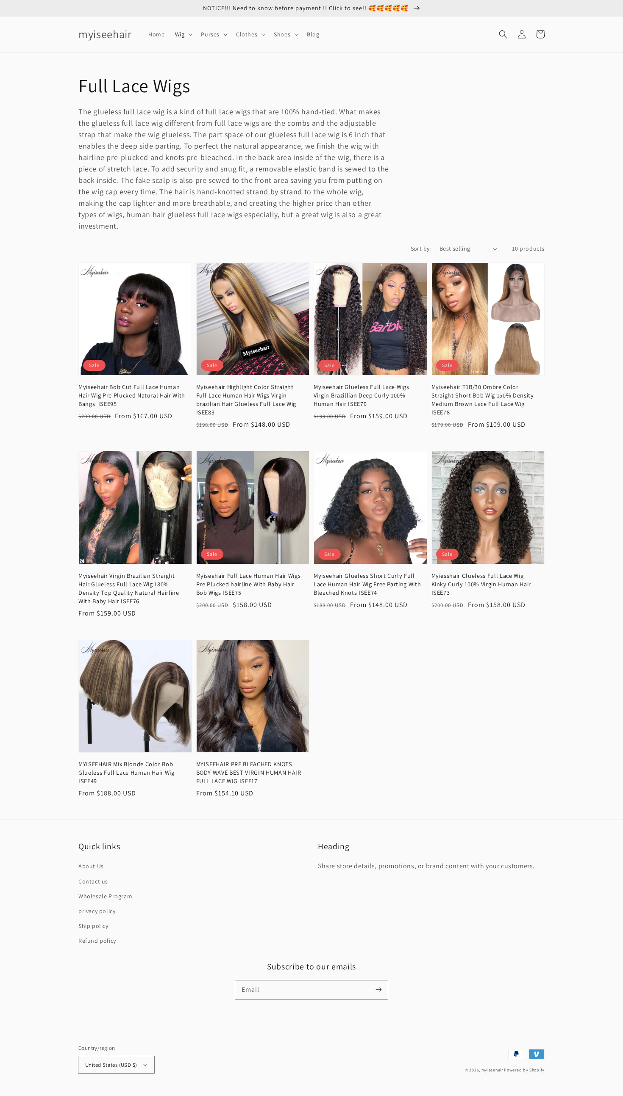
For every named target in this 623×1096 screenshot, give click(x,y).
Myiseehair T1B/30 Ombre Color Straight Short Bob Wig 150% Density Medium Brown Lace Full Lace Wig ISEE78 (482, 399)
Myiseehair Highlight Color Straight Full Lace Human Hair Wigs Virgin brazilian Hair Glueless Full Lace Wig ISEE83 (246, 399)
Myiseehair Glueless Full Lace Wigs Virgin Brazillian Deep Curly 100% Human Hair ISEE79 (361, 395)
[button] (183, 34)
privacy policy (96, 911)
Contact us (93, 881)
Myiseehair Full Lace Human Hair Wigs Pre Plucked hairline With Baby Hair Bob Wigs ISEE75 (248, 583)
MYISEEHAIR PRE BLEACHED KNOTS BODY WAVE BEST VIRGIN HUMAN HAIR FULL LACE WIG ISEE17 (248, 772)
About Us (91, 866)
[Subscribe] (378, 989)
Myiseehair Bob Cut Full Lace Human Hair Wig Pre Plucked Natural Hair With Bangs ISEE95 (131, 395)
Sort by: (421, 248)
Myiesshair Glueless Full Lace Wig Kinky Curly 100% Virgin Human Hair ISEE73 (481, 583)
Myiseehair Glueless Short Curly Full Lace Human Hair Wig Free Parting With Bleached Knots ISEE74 (367, 583)
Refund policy (97, 940)
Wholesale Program (105, 896)
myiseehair (492, 1070)
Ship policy (93, 926)
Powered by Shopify (524, 1070)
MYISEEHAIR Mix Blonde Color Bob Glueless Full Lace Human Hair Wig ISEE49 (126, 772)
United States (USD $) (111, 1064)
